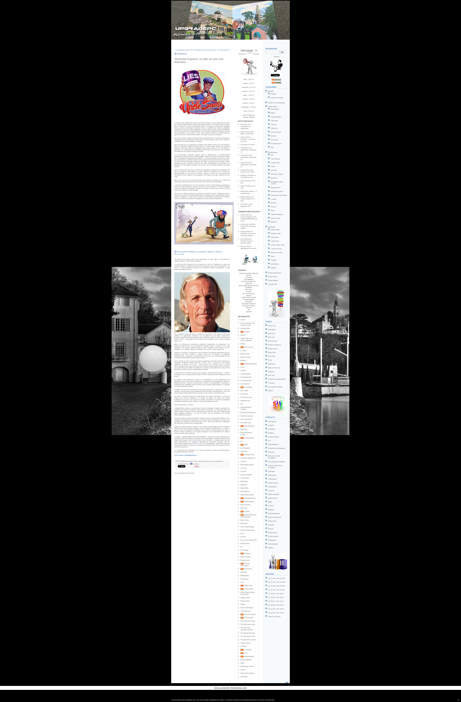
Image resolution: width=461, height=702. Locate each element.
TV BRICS (243, 646)
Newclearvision (245, 505)
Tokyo (245, 111)
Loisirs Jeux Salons (277, 98)
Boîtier (273, 113)
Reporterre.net (245, 560)
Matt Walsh (244, 481)
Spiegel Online (245, 598)
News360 (243, 508)
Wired (242, 663)
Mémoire (273, 136)
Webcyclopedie (273, 544)
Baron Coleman (245, 357)
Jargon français (273, 483)
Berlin (245, 95)
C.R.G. (242, 367)
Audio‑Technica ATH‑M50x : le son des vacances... (247, 139)
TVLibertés (248, 650)
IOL (241, 441)
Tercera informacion (246, 608)
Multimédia (271, 227)
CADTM (243, 370)
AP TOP (248, 275)
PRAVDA (249, 296)
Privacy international (274, 517)
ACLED (242, 320)
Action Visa (271, 326)
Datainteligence (273, 444)
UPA (200, 443)
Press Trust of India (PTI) (248, 540)
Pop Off (242, 537)
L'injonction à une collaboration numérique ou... (248, 150)
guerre (200, 461)
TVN (245, 653)
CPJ (269, 441)
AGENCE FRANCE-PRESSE (248, 273)
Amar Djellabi (244, 239)
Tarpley (242, 604)
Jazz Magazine (245, 448)
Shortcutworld (272, 532)
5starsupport (272, 421)
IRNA (246, 445)
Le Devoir (243, 468)
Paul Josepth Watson (247, 527)
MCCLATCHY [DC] (249, 294)
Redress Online (245, 557)
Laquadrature (272, 487)
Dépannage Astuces (274, 273)
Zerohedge (244, 676)
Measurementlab (273, 494)
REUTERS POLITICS (249, 304)
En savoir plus (270, 700)
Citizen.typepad (245, 374)
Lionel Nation (244, 478)
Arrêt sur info (248, 347)
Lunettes (273, 199)
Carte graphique (276, 117)
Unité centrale (272, 107)
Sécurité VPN (272, 284)
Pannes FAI (272, 352)
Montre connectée (276, 252)
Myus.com (271, 337)
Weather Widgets (248, 117)
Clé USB (273, 170)
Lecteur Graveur (276, 132)
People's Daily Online (247, 530)
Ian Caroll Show (245, 423)
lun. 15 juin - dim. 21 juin (276, 613)
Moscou (245, 91)
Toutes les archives (274, 616)
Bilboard (243, 360)
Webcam (273, 222)
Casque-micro (275, 163)
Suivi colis (271, 375)
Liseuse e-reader (276, 249)
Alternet (243, 335)
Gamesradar (272, 475)
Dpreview (271, 452)
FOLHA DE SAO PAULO (248, 412)
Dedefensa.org (245, 400)
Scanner (273, 207)
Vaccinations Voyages (275, 387)
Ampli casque (275, 230)
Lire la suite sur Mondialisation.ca (185, 455)
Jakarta (245, 83)
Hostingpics (272, 329)
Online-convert (273, 349)
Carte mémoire (275, 159)
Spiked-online (245, 601)
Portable (273, 260)
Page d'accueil (206, 50)
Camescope (275, 237)
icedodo (243, 224)
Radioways (271, 364)
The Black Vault (245, 611)
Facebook (195, 464)
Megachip (243, 485)
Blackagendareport (250, 364)
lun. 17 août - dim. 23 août (276, 578)
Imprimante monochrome (279, 195)
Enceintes (274, 178)
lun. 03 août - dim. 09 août (276, 586)
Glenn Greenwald (246, 419)
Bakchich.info (244, 354)
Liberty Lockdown (246, 475)
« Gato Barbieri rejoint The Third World (187, 50)
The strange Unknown (247, 633)
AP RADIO (248, 277)
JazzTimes (243, 451)
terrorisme (206, 461)
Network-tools (272, 341)
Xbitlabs (270, 548)
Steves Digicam (273, 536)
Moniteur (273, 203)
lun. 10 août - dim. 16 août (276, 582)
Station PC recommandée (276, 103)
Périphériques (272, 152)
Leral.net (243, 471)
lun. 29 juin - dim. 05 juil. (276, 605)
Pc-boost (271, 506)
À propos (276, 57)
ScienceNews (248, 589)
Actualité (271, 91)
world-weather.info (249, 115)
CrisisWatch (248, 387)
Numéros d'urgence (274, 345)
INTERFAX (248, 287)
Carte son (274, 124)
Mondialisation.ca (250, 498)
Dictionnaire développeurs (276, 448)
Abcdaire (271, 425)
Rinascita (243, 572)
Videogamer (272, 540)
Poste (270, 360)
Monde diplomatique (247, 495)
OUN (194, 443)
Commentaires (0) (183, 464)
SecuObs (271, 525)
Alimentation (275, 109)
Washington (245, 107)
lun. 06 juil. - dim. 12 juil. (276, 601)
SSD (272, 147)
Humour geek (272, 276)
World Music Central (247, 666)
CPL (272, 155)
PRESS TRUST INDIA (249, 298)
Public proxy (272, 521)
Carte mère (274, 121)
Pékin (245, 79)
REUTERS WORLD (248, 306)
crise (210, 461)
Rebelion (247, 553)
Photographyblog (273, 513)
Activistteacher (245, 328)
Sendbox (271, 372)
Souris (273, 210)
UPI (249, 310)
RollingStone (244, 575)
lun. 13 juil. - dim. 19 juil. (276, 597)
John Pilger (180, 254)
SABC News (248, 585)
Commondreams (245, 377)
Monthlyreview (249, 501)
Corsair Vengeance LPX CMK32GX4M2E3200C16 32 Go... (248, 219)
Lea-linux (271, 490)
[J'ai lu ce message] (459, 700)
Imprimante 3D (275, 187)
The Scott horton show (247, 624)
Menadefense (244, 491)
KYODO (248, 291)
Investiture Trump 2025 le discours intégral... (248, 226)
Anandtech (271, 429)
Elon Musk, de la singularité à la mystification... (245, 126)
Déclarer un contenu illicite (222, 688)
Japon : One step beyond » (221, 50)
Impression (271, 333)
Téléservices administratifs (276, 379)
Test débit (271, 383)
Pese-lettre (271, 356)
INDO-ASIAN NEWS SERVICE (249, 285)
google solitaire (245, 231)
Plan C (242, 533)
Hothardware (272, 479)
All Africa (247, 332)
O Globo (247, 511)
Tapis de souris (276, 218)
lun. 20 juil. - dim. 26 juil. (276, 593)
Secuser (270, 529)
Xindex (242, 670)
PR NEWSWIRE (248, 300)
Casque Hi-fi (275, 241)
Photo (273, 256)
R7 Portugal (244, 550)
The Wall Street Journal (248, 640)
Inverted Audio (249, 438)
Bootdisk (271, 433)
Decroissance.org (246, 397)
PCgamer (271, 510)
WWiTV (270, 391)
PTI (241, 547)
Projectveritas (244, 543)
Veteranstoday (249, 656)
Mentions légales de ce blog (239, 688)
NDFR (270, 502)
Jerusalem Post (249, 455)
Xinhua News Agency (247, 673)
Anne (242, 246)
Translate (256, 54)
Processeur (274, 140)
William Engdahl (245, 660)
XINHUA (249, 308)
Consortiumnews (246, 380)
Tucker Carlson (245, 643)
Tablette (273, 268)
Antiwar (242, 344)
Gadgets (273, 94)
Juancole (243, 461)
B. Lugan (243, 350)
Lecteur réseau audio (278, 245)
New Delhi (245, 87)
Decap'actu (244, 394)
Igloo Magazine (249, 426)
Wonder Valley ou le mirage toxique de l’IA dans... (247, 199)
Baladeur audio (276, 233)
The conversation (250, 614)
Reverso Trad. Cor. (274, 368)
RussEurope (244, 579)
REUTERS (248, 302)
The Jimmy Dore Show (247, 621)
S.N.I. (242, 582)
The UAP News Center (247, 636)
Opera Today (244, 520)
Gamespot (271, 471)
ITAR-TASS (248, 289)
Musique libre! (272, 498)
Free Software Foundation (276, 462)
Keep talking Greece (247, 465)
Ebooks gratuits (273, 280)
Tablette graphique (277, 214)
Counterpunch (245, 384)
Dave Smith (244, 390)
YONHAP (249, 312)
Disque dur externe (277, 174)
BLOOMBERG (248, 279)
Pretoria (245, 99)
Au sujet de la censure (247, 144)
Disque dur (274, 128)
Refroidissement (276, 144)
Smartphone (275, 264)
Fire (241, 404)
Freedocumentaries (246, 416)
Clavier (273, 166)
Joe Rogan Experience (247, 458)
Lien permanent (217, 461)
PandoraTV (244, 523)
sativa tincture (244, 215)
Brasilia (245, 103)
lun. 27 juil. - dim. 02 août (276, 590)
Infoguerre (243, 429)
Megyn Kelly (244, 488)
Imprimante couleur (277, 191)
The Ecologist (248, 618)
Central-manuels (273, 437)
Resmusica (248, 569)
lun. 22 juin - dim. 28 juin (276, 609)
